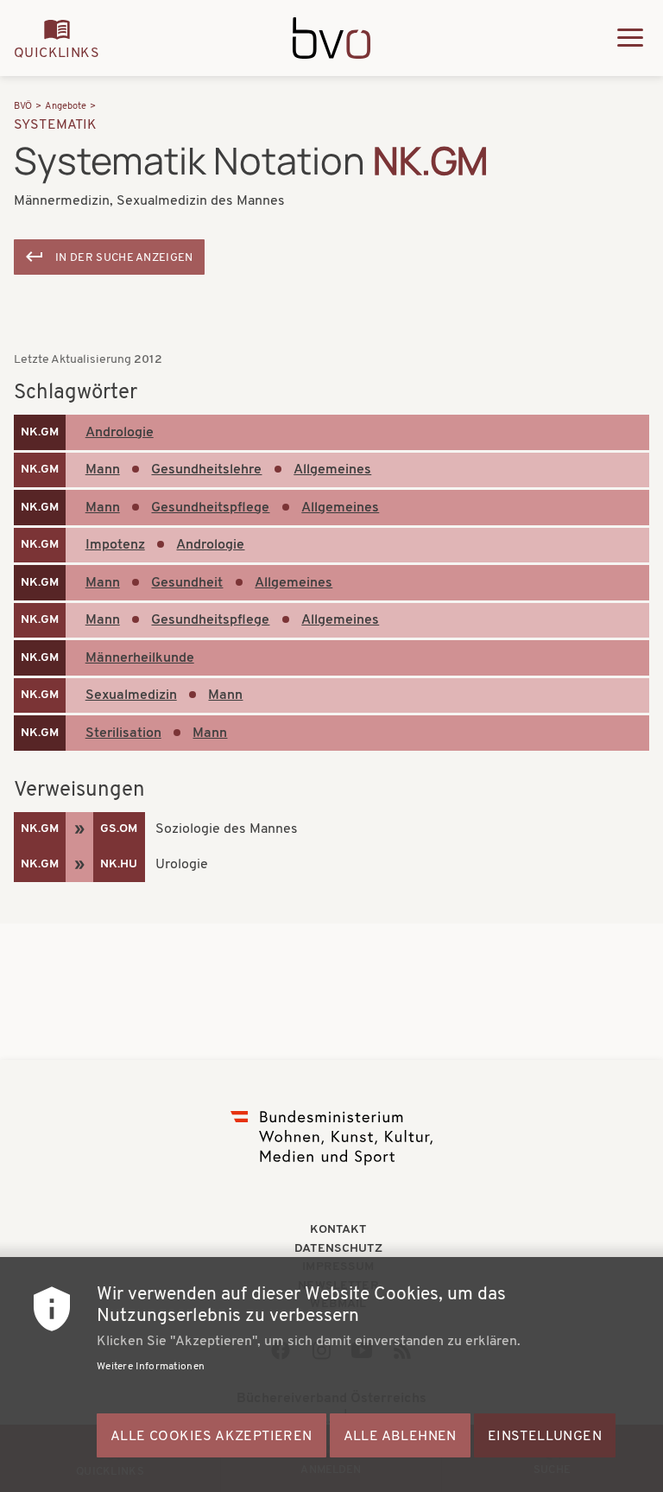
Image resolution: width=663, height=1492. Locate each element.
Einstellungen (545, 1437)
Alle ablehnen (400, 1437)
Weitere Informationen (151, 1367)
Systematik (56, 125)
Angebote (65, 106)
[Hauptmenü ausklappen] (630, 37)
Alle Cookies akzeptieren (211, 1437)
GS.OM (118, 829)
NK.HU (118, 864)
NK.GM (40, 432)
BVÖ (23, 106)
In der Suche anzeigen (124, 257)
